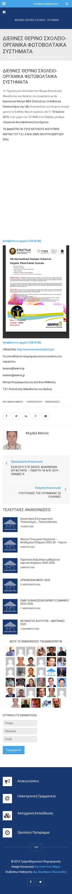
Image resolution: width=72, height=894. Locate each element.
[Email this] (45, 416)
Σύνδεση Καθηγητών (46, 3)
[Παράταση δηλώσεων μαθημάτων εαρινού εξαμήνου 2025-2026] (10, 565)
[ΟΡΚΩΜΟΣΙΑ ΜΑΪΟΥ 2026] (10, 586)
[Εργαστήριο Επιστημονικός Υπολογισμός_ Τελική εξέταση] (10, 524)
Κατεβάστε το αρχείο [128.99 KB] (22, 342)
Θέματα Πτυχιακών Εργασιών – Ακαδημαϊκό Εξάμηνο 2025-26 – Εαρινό (43, 541)
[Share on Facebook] (6, 416)
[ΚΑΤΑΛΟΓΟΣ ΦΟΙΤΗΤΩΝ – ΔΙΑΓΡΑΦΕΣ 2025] (10, 626)
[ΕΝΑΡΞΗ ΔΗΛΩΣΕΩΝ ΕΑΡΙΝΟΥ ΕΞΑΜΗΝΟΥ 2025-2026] (10, 606)
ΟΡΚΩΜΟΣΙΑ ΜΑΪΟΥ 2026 (35, 580)
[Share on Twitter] (16, 416)
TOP (36, 847)
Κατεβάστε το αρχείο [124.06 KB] (22, 241)
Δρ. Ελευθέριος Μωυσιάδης (50, 871)
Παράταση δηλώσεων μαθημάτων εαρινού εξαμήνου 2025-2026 (40, 561)
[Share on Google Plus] (36, 416)
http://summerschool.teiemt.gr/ (35, 349)
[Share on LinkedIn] (26, 416)
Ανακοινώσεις (52, 402)
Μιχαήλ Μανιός (37, 433)
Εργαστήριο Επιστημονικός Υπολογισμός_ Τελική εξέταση (38, 520)
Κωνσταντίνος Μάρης (48, 866)
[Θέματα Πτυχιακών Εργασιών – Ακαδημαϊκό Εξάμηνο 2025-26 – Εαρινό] (10, 545)
